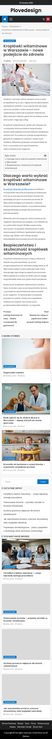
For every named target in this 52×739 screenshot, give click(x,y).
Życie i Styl (37, 727)
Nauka (13, 727)
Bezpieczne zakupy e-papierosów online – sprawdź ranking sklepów (38, 316)
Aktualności (10, 41)
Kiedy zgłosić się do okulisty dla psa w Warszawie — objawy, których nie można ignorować (22, 420)
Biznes (20, 723)
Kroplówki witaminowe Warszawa (18, 189)
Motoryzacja (43, 723)
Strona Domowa (9, 723)
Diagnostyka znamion (13, 372)
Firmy (33, 723)
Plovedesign (26, 10)
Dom (27, 723)
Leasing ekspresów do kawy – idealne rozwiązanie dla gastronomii (12, 318)
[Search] (43, 19)
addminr (8, 61)
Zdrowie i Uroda (24, 727)
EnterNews (38, 732)
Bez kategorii (10, 567)
